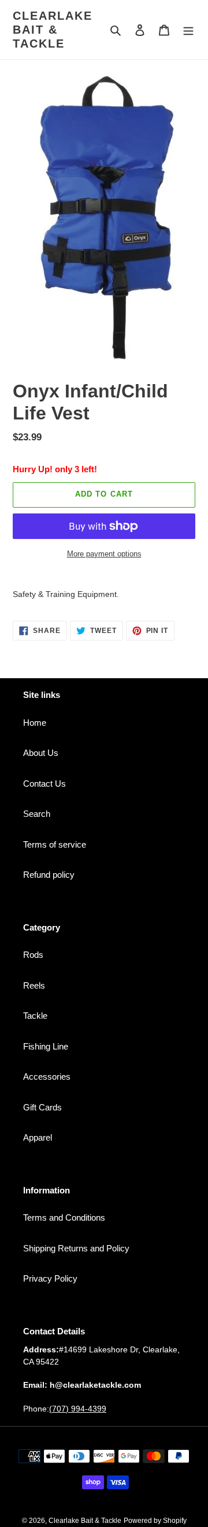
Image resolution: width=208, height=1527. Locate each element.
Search (36, 814)
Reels (34, 985)
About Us (40, 753)
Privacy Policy (50, 1278)
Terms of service (54, 844)
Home (34, 723)
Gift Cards (42, 1107)
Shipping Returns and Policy (76, 1248)
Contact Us (44, 783)
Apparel (37, 1137)
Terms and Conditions (64, 1217)
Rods (33, 955)
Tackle (35, 1016)
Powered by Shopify (155, 1521)
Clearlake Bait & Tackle (52, 29)
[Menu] (188, 29)
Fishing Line (45, 1046)
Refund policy (49, 875)
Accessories (46, 1076)
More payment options (104, 553)
